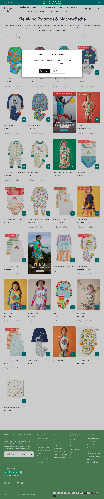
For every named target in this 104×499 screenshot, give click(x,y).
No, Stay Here (58, 71)
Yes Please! (44, 71)
